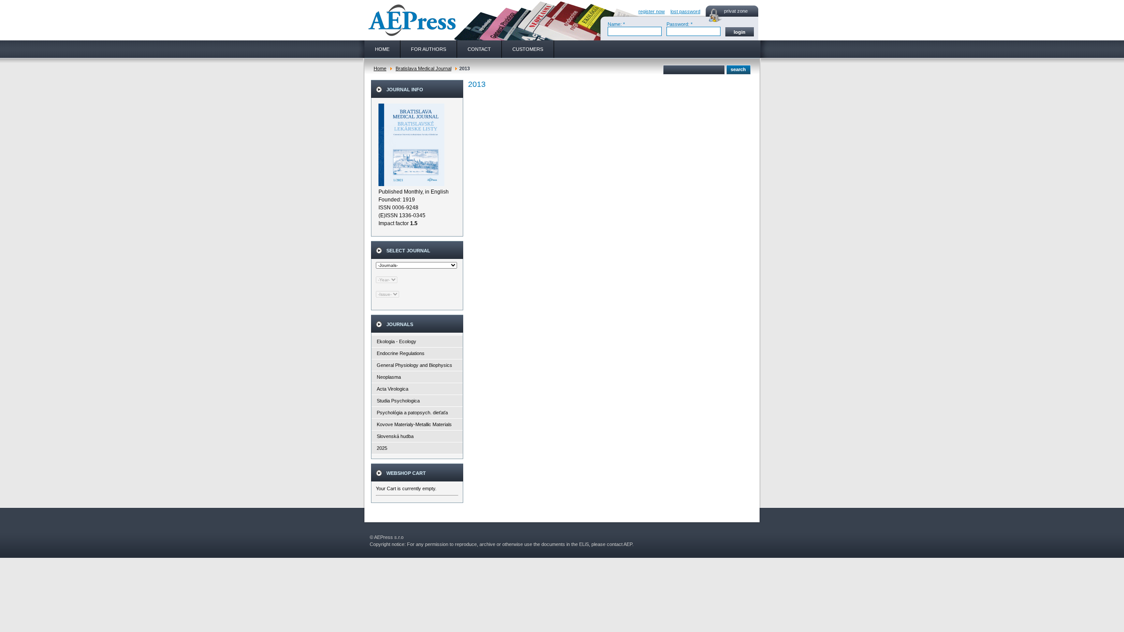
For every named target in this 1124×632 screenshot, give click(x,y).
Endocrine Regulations (401, 353)
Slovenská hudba (395, 436)
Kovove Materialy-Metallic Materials (414, 424)
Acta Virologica (392, 388)
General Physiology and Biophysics (414, 365)
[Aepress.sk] (411, 20)
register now (651, 11)
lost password (685, 11)
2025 (382, 448)
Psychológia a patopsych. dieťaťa (412, 412)
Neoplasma (389, 377)
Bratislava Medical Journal (423, 68)
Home (380, 68)
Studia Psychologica (398, 400)
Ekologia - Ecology (396, 341)
